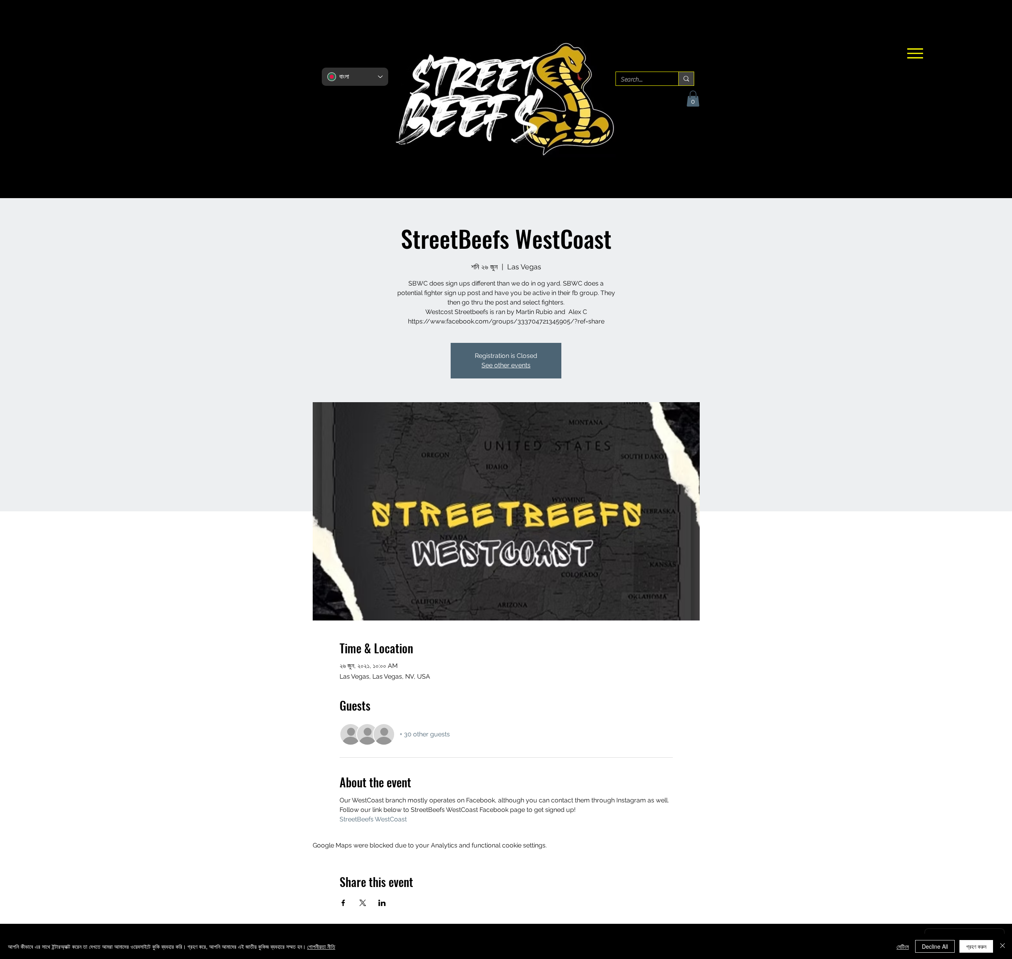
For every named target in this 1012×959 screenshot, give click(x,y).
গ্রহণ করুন (976, 946)
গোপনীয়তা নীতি (321, 946)
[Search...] (686, 78)
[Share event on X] (362, 903)
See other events (506, 365)
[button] (693, 99)
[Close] (1002, 946)
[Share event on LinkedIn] (382, 903)
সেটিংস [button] (903, 946)
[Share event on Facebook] (343, 903)
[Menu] (915, 53)
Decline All (935, 946)
